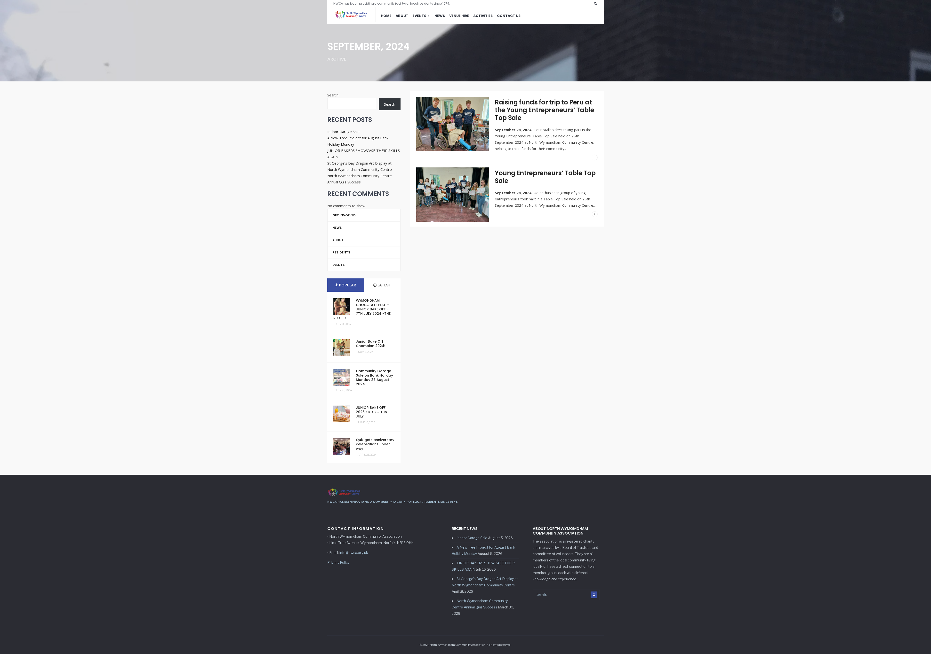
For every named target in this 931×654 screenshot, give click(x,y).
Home (386, 15)
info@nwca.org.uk (353, 553)
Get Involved (344, 215)
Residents (341, 252)
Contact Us (509, 15)
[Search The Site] (596, 3)
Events (419, 15)
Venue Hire (459, 15)
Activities (483, 15)
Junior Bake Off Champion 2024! (370, 343)
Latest (384, 285)
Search (332, 95)
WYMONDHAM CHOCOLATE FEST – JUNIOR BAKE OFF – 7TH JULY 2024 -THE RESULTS (362, 309)
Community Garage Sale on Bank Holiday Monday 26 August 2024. (374, 377)
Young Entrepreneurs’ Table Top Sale (545, 177)
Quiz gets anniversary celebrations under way (375, 444)
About (402, 15)
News (439, 15)
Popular (347, 285)
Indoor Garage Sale (343, 131)
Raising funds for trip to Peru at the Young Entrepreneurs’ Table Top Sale (544, 110)
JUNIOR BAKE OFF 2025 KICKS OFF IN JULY (371, 412)
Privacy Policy (338, 562)
